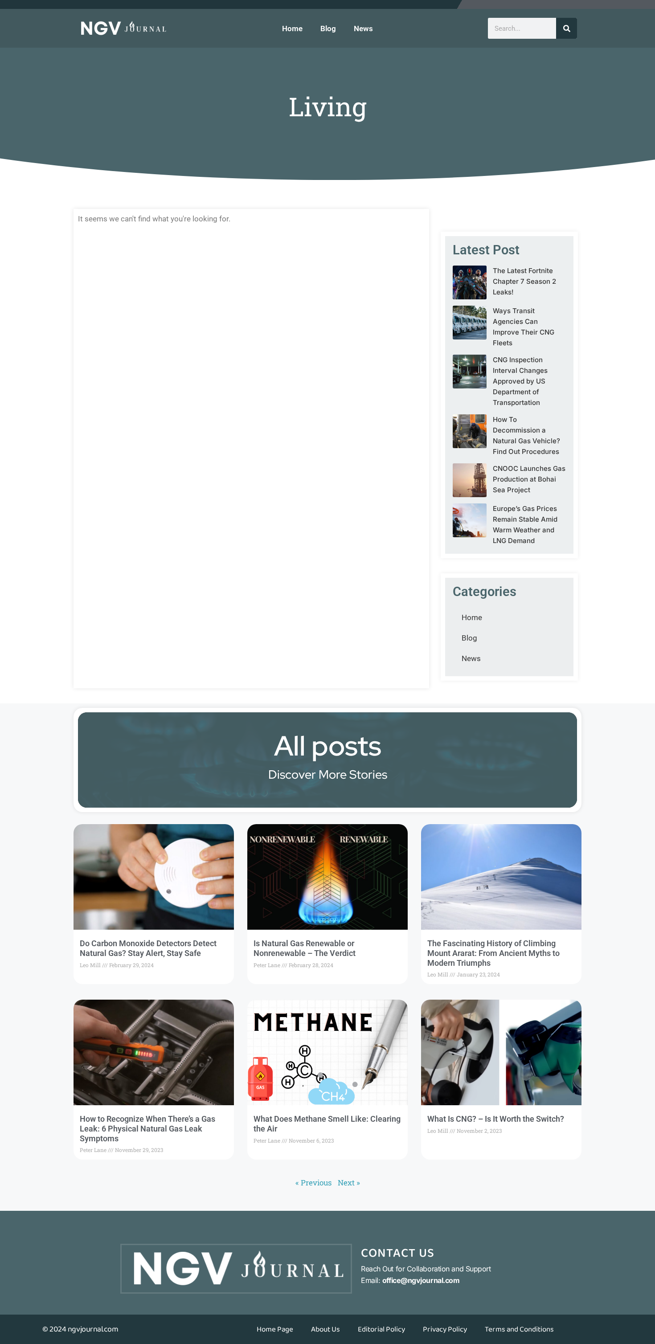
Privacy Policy (445, 1329)
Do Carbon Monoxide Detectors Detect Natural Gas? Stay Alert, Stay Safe (148, 948)
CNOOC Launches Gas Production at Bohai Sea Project (529, 479)
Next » (349, 1182)
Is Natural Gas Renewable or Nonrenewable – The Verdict (305, 948)
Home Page (275, 1329)
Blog (328, 28)
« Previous (313, 1182)
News (363, 28)
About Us (325, 1329)
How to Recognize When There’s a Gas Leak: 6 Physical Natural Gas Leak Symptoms (147, 1128)
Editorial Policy (381, 1329)
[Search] (566, 28)
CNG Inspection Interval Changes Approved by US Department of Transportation (520, 381)
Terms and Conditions (519, 1329)
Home (292, 28)
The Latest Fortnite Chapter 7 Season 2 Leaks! (524, 281)
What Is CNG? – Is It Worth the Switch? (495, 1118)
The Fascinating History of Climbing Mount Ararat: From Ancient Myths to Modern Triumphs (493, 953)
